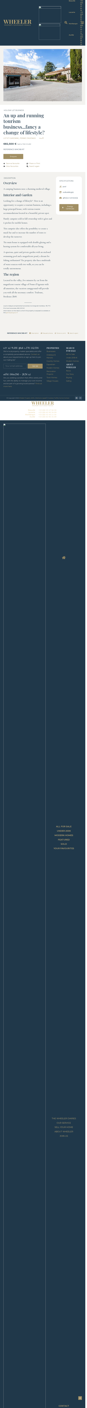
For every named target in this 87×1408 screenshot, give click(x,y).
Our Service (64, 1123)
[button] (49, 31)
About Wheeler (63, 1131)
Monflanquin (73, 24)
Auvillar (71, 35)
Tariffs (56, 398)
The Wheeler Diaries (64, 1118)
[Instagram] (80, 398)
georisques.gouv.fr (12, 312)
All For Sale (63, 826)
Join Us (64, 1136)
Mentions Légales (41, 398)
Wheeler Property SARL (27, 398)
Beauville (72, 1)
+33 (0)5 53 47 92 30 (81, 5)
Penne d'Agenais (28, 138)
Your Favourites (64, 848)
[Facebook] (76, 398)
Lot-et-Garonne (11, 138)
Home (61, 398)
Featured (64, 840)
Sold (64, 844)
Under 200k (64, 831)
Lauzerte (72, 12)
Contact (66, 398)
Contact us (35, 354)
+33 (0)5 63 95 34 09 (81, 17)
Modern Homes (63, 835)
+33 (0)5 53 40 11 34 (81, 28)
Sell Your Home (64, 1127)
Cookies (50, 398)
